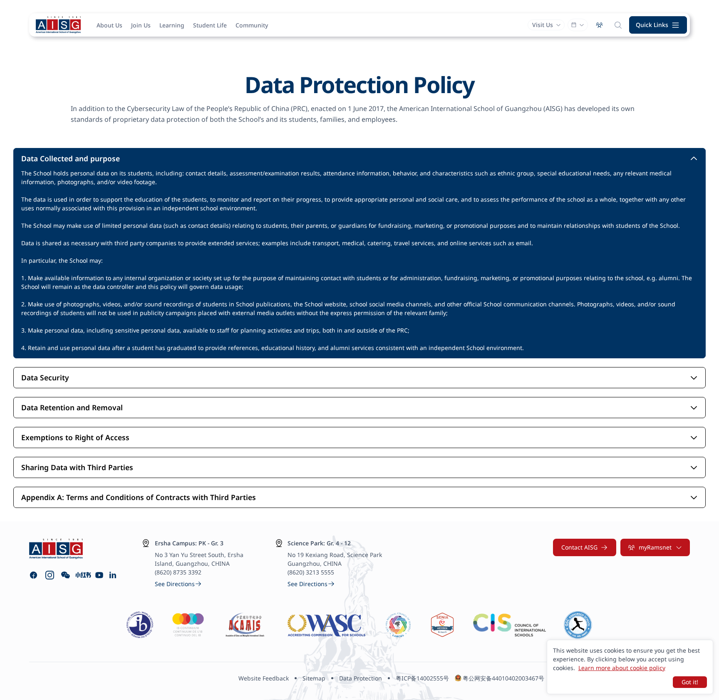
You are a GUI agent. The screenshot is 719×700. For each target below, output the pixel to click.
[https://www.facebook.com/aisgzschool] (33, 575)
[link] (178, 583)
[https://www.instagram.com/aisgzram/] (49, 575)
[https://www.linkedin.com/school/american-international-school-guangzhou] (113, 575)
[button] (658, 25)
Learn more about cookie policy (621, 668)
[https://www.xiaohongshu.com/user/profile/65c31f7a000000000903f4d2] (82, 575)
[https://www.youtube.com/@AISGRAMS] (99, 575)
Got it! (690, 682)
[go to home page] (58, 25)
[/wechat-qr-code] (65, 575)
